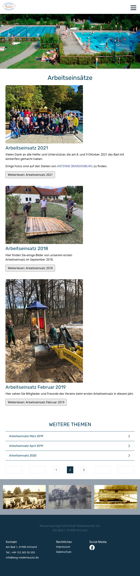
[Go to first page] (14, 470)
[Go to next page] (102, 470)
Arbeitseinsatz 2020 (22, 455)
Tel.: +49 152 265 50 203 (20, 552)
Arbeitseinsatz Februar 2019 (35, 387)
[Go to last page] (126, 470)
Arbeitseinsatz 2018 (26, 248)
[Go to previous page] (37, 470)
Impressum (63, 546)
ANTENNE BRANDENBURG (75, 166)
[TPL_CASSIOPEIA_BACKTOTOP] (135, 571)
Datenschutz (63, 552)
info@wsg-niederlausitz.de (22, 557)
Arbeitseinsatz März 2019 (26, 436)
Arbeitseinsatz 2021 (26, 148)
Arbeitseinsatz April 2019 (26, 446)
